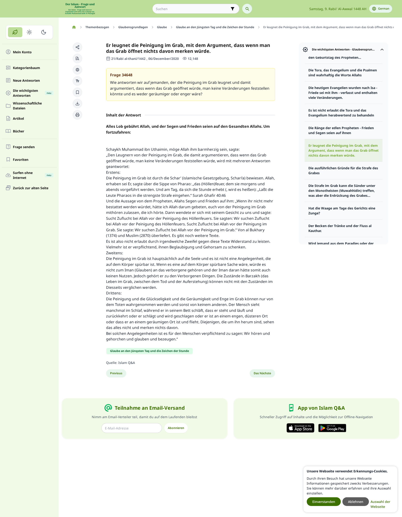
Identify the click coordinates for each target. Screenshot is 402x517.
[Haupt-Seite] (74, 27)
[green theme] (15, 32)
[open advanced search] (232, 8)
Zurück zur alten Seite (30, 188)
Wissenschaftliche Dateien (27, 105)
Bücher (18, 131)
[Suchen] (247, 9)
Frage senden (24, 147)
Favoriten (20, 159)
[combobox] (192, 8)
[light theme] (29, 32)
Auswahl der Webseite (380, 504)
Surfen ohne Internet (32, 175)
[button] (77, 47)
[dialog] (350, 489)
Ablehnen (355, 501)
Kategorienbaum (26, 68)
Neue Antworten (26, 80)
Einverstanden (323, 501)
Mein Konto (22, 52)
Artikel (18, 118)
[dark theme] (43, 32)
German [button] (383, 9)
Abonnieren (176, 428)
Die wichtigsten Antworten (32, 93)
